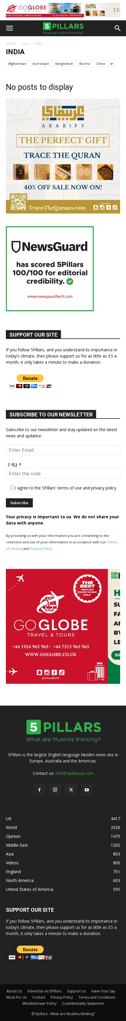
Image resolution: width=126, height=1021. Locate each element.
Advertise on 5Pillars (45, 991)
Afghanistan (17, 63)
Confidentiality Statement (83, 1003)
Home (11, 43)
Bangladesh (64, 63)
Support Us (76, 991)
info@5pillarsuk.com (74, 773)
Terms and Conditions (97, 997)
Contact (38, 997)
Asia (25, 43)
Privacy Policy (41, 548)
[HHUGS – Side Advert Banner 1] (63, 682)
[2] (63, 10)
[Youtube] (87, 790)
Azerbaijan (41, 63)
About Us (14, 991)
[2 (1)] (63, 212)
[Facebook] (39, 790)
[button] (9, 28)
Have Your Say (103, 991)
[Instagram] (55, 790)
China (100, 63)
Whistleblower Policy (39, 1003)
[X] (71, 790)
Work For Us (16, 997)
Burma (84, 63)
